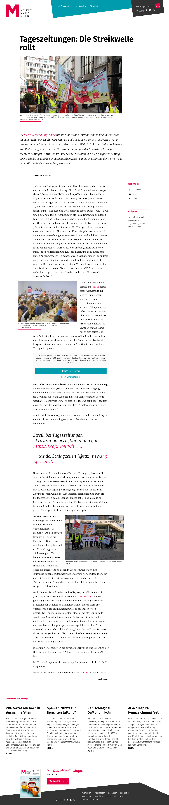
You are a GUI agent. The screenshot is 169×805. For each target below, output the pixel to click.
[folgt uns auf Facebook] (64, 799)
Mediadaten (100, 792)
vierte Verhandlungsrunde (40, 135)
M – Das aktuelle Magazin (66, 770)
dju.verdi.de (119, 796)
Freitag (95, 286)
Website (84, 672)
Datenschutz (86, 796)
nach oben (102, 679)
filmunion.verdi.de (89, 799)
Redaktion (112, 792)
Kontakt (123, 792)
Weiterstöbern (56, 781)
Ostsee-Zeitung (83, 596)
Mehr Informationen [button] (70, 377)
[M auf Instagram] (150, 10)
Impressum (86, 792)
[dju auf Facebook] (146, 10)
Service (82, 6)
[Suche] (55, 799)
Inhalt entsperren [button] (71, 371)
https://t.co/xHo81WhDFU (57, 446)
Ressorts (65, 6)
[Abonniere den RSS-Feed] (154, 10)
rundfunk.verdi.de (103, 796)
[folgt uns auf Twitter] (67, 799)
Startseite (132, 217)
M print (94, 6)
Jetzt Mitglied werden (145, 6)
